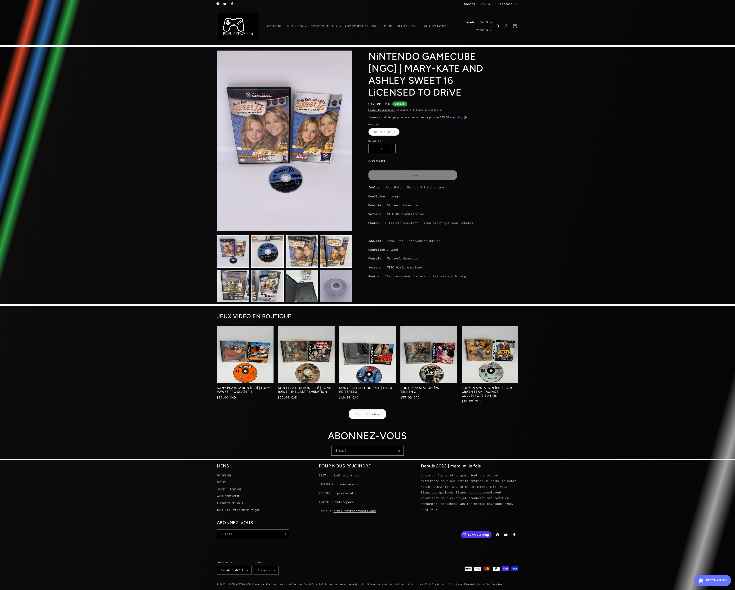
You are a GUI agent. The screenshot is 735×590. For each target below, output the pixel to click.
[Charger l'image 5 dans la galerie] (233, 286)
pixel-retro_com (345, 475)
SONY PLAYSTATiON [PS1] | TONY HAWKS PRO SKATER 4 (243, 390)
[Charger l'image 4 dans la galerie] (336, 251)
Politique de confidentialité (383, 584)
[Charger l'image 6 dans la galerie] (267, 286)
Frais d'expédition (381, 110)
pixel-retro (349, 484)
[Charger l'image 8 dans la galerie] (336, 286)
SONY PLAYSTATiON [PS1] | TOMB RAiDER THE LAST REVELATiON (304, 390)
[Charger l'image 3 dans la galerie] (302, 251)
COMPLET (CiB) (386, 133)
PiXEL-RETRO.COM (240, 584)
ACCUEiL (222, 482)
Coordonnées (494, 584)
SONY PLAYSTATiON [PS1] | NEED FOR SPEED (365, 390)
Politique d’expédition (465, 584)
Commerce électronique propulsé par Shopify (283, 584)
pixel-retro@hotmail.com (355, 511)
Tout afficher (367, 414)
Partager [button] (378, 160)
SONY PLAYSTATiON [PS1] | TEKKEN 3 (421, 390)
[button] (296, 26)
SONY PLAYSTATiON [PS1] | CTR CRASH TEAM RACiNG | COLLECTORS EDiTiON (487, 392)
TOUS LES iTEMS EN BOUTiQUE (238, 510)
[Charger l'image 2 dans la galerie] (267, 251)
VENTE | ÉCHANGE (229, 489)
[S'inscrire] (399, 450)
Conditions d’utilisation (426, 584)
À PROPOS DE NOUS (230, 503)
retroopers (344, 502)
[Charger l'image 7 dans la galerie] (302, 286)
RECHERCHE (224, 475)
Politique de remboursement (338, 584)
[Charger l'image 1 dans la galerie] (233, 251)
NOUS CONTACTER (228, 496)
